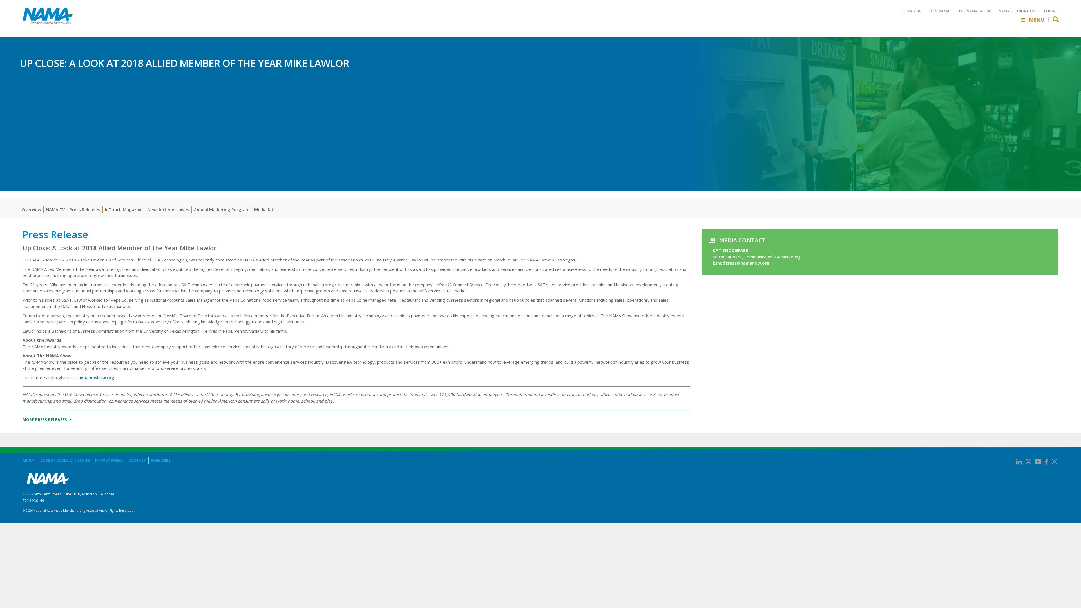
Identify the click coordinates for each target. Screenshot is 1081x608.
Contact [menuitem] (137, 460)
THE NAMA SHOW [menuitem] (974, 11)
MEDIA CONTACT (742, 240)
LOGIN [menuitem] (1050, 11)
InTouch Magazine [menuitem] (124, 209)
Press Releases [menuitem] (85, 209)
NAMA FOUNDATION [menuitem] (1017, 11)
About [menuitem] (29, 460)
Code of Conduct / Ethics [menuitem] (65, 460)
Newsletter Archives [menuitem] (168, 209)
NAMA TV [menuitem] (55, 209)
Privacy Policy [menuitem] (109, 460)
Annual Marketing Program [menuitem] (221, 209)
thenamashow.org (95, 377)
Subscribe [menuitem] (160, 460)
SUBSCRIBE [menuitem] (911, 11)
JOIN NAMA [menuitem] (940, 11)
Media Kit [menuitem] (263, 209)
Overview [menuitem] (31, 209)
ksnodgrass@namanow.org (741, 263)
